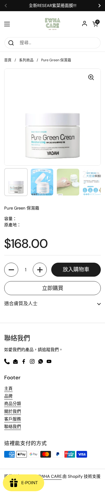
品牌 (8, 396)
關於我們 (12, 411)
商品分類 (12, 403)
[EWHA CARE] (52, 24)
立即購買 (52, 288)
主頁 (8, 388)
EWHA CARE (50, 476)
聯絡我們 (12, 426)
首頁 (7, 60)
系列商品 (26, 60)
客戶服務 (12, 419)
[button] (11, 270)
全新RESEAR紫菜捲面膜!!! (52, 6)
